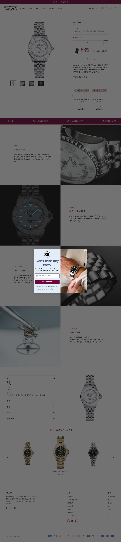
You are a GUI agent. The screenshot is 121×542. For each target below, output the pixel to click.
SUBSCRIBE (47, 282)
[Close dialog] (85, 250)
